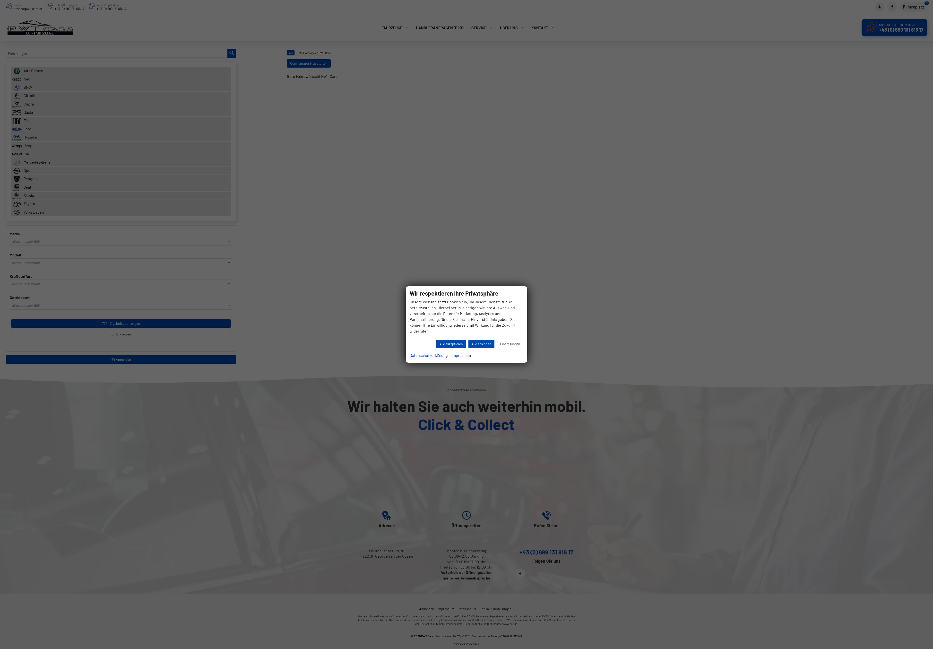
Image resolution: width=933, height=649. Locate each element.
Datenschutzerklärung (429, 355)
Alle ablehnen (481, 344)
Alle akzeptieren (451, 344)
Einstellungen (510, 344)
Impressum (461, 355)
